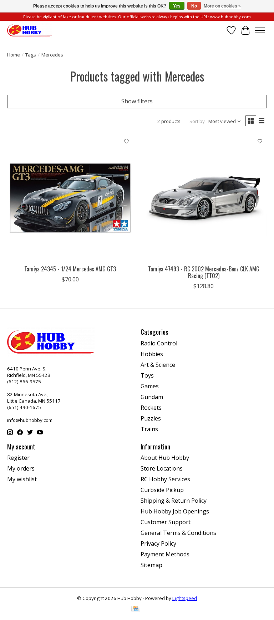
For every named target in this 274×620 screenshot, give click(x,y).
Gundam (152, 397)
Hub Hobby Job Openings (175, 511)
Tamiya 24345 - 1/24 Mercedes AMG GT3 (70, 269)
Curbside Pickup (162, 490)
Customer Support (166, 522)
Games (150, 386)
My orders (21, 468)
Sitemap (151, 565)
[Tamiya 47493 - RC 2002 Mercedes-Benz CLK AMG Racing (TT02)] (204, 198)
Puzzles (151, 418)
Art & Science (158, 365)
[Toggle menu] (260, 30)
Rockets (151, 408)
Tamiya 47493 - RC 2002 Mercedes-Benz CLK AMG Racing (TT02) (203, 272)
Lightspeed (184, 598)
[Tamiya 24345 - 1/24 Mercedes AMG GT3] (70, 198)
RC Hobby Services (165, 479)
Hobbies (152, 354)
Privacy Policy (158, 543)
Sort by (197, 121)
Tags (30, 54)
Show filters (137, 101)
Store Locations (162, 468)
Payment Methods (165, 554)
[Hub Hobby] (29, 30)
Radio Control (159, 343)
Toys (147, 375)
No (194, 6)
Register (18, 458)
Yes (177, 6)
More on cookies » (222, 6)
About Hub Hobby (165, 458)
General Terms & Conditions (178, 533)
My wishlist (22, 479)
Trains (149, 429)
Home (13, 54)
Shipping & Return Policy (174, 501)
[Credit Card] (135, 609)
